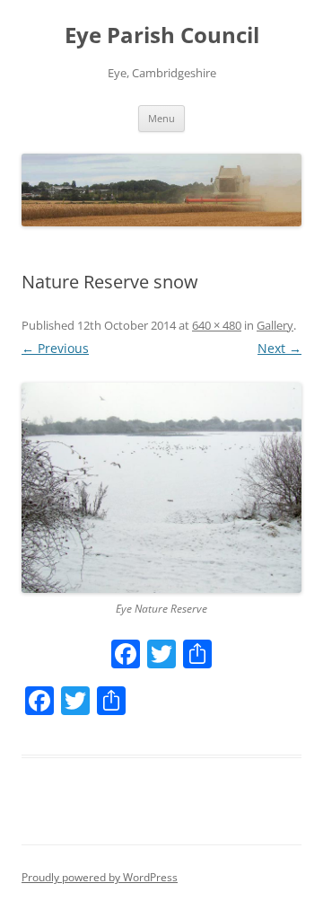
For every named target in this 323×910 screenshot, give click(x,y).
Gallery (275, 325)
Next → (279, 348)
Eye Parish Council (162, 35)
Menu (161, 118)
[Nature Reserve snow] (161, 488)
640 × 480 (216, 325)
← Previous (55, 348)
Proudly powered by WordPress (100, 877)
